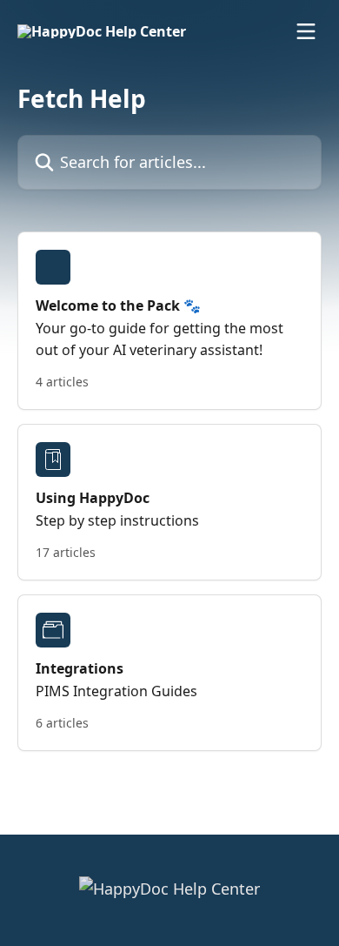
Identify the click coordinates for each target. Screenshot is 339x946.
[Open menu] (306, 31)
